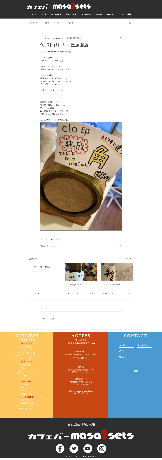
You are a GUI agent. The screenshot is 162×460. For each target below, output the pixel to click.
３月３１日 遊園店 (41, 267)
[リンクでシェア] (57, 239)
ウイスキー (71, 23)
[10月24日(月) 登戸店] (117, 272)
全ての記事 (33, 23)
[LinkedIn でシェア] (52, 239)
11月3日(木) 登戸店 (76, 284)
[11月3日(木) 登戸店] (81, 272)
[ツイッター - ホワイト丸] (73, 448)
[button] (130, 23)
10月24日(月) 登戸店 (112, 284)
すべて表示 (129, 258)
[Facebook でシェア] (41, 239)
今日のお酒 (45, 23)
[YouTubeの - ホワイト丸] (87, 448)
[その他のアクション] (120, 38)
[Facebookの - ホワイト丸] (60, 448)
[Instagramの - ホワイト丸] (101, 448)
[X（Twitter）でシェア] (47, 239)
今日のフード (58, 23)
